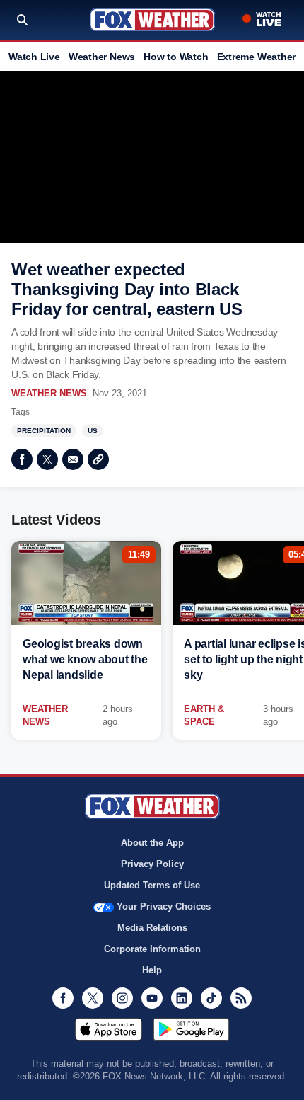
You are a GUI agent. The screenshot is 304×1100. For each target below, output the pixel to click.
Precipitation (44, 431)
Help (152, 970)
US (93, 431)
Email (72, 459)
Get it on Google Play (191, 1029)
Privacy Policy (152, 864)
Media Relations (152, 927)
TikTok (211, 998)
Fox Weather (152, 19)
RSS (241, 998)
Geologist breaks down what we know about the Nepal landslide (85, 659)
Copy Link (98, 459)
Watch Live (34, 56)
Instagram (122, 998)
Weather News (102, 56)
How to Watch (176, 56)
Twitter (47, 459)
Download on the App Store (108, 1029)
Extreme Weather (256, 56)
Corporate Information (152, 949)
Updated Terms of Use (152, 885)
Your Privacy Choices (164, 906)
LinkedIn (181, 998)
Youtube (152, 998)
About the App (152, 842)
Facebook (22, 459)
